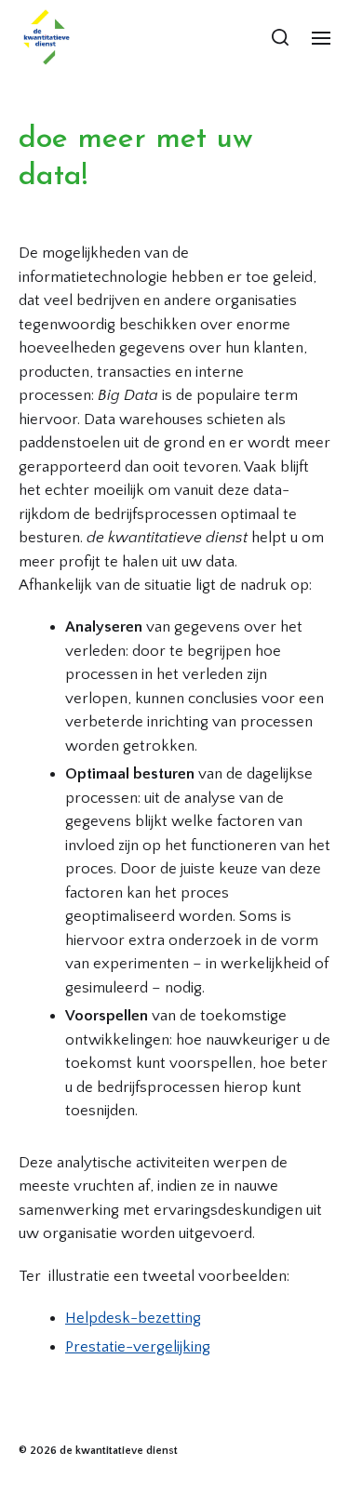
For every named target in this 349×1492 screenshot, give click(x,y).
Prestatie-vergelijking (137, 1347)
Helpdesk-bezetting (133, 1318)
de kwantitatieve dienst (119, 1451)
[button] (281, 37)
